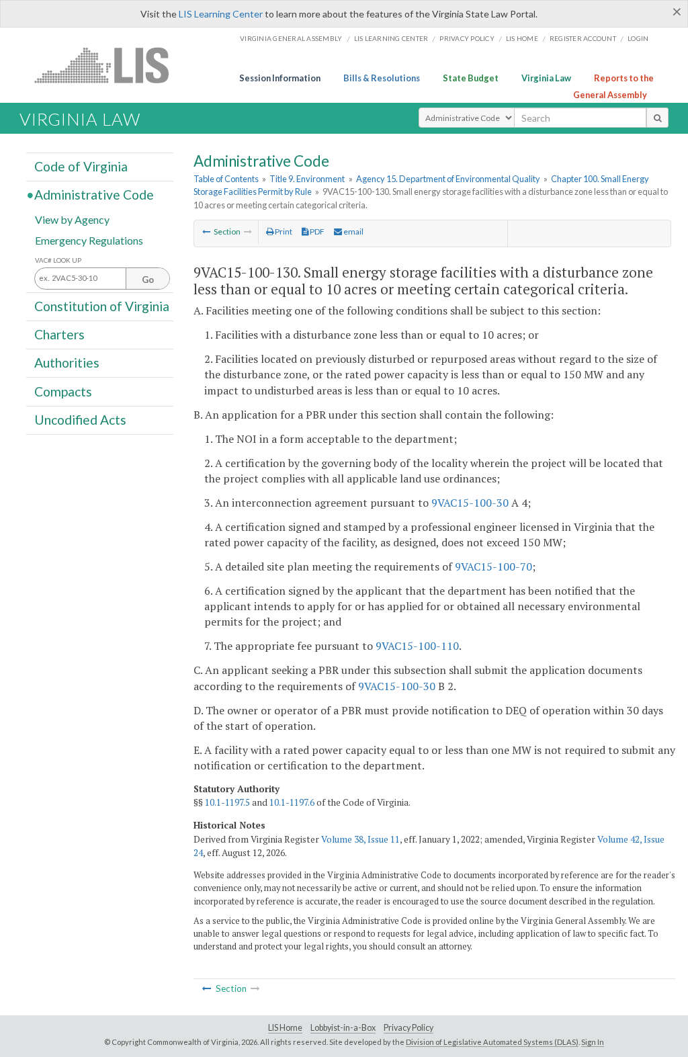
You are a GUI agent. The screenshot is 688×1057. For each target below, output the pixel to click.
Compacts (63, 390)
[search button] (657, 118)
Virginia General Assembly (291, 38)
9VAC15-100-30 (470, 502)
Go (148, 279)
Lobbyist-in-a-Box (343, 1028)
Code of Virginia (81, 166)
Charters (59, 334)
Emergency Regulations (89, 239)
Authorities (66, 362)
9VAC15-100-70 (493, 566)
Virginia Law (546, 78)
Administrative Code (94, 194)
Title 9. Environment (307, 178)
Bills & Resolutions (381, 78)
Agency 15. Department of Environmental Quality (448, 178)
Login (638, 38)
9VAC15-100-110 (417, 645)
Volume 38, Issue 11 (360, 839)
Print (282, 231)
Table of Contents (226, 178)
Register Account (583, 38)
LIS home (522, 38)
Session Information (279, 78)
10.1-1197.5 (227, 802)
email (352, 231)
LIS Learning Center (221, 13)
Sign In (592, 1042)
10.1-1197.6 (291, 802)
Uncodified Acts (80, 419)
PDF (316, 231)
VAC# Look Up (58, 260)
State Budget (471, 78)
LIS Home (285, 1028)
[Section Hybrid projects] (206, 231)
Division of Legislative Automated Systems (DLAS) (492, 1042)
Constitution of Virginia (101, 306)
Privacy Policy (466, 38)
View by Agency (72, 218)
